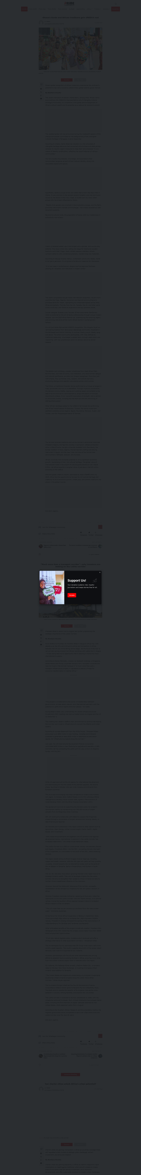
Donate (71, 595)
